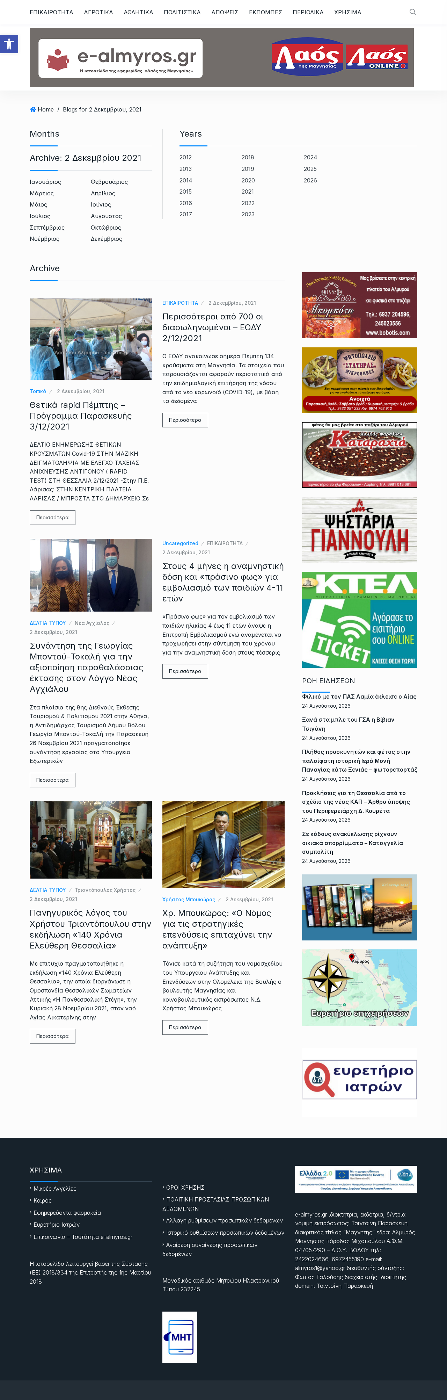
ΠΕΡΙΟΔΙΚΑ (308, 12)
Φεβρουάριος (109, 181)
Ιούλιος (40, 215)
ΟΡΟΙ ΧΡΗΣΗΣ (185, 1187)
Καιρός (43, 1200)
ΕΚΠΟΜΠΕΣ (265, 12)
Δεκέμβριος (106, 238)
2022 (248, 203)
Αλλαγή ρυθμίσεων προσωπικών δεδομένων (224, 1220)
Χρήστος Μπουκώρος (188, 899)
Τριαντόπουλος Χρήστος (105, 890)
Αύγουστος (106, 215)
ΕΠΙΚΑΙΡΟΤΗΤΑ (51, 12)
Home (46, 109)
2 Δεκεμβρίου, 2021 (80, 391)
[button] (9, 44)
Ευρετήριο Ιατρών (57, 1224)
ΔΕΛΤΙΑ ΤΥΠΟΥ (48, 623)
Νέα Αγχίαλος (92, 623)
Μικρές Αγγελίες (55, 1188)
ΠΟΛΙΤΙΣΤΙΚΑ (182, 12)
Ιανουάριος (45, 181)
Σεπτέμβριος (47, 227)
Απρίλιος (103, 193)
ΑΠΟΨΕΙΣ (225, 12)
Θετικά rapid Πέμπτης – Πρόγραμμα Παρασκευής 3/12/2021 (81, 416)
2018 (248, 157)
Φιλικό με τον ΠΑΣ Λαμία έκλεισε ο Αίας (359, 696)
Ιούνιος (101, 204)
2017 (185, 214)
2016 (185, 203)
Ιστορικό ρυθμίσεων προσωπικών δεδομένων (225, 1232)
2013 (185, 168)
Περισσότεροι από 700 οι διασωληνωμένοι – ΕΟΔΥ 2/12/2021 (212, 327)
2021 (248, 191)
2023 (248, 214)
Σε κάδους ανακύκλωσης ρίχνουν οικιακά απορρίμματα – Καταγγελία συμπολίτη (352, 842)
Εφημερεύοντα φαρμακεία (67, 1212)
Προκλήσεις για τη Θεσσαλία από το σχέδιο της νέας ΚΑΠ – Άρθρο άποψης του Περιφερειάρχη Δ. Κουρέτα (356, 801)
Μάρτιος (42, 193)
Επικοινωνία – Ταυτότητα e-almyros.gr (83, 1236)
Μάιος (38, 204)
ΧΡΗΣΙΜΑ (347, 12)
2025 (310, 168)
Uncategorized (180, 543)
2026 (310, 180)
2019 (248, 168)
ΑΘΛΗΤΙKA (138, 12)
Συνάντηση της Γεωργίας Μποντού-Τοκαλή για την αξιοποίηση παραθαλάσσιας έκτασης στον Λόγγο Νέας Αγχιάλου (87, 667)
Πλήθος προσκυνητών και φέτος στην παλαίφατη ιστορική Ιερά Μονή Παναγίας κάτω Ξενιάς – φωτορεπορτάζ (359, 760)
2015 (185, 191)
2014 (185, 180)
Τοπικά (38, 391)
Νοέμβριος (44, 238)
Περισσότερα (52, 517)
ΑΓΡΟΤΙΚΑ (98, 12)
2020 (248, 180)
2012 (185, 157)
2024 (310, 157)
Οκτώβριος (106, 227)
